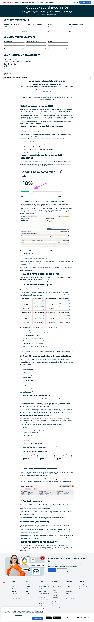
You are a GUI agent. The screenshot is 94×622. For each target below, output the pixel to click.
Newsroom (14, 596)
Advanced (28, 591)
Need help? (81, 584)
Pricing (46, 2)
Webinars (68, 593)
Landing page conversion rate (34, 24)
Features (28, 596)
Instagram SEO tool (56, 597)
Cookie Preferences (37, 618)
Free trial (52, 570)
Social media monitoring (42, 602)
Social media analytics (44, 586)
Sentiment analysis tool (57, 586)
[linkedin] (81, 617)
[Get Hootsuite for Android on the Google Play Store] (57, 617)
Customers (14, 593)
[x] (74, 617)
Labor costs (51, 41)
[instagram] (67, 617)
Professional (28, 588)
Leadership (14, 591)
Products (17, 2)
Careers (14, 588)
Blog (67, 588)
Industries (31, 2)
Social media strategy (44, 584)
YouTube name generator (55, 604)
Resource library (69, 591)
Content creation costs (32, 41)
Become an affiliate (70, 598)
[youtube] (78, 617)
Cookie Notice (18, 615)
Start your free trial (85, 2)
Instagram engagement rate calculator (56, 594)
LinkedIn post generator (55, 600)
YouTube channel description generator (57, 608)
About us (14, 586)
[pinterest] (85, 617)
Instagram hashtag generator (56, 589)
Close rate (50, 24)
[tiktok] (88, 617)
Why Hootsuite (15, 584)
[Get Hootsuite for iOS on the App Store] (48, 617)
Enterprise (51, 2)
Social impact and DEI (17, 598)
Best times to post (43, 591)
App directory (69, 596)
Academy (68, 586)
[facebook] (70, 617)
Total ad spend (8, 41)
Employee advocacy (43, 599)
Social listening (42, 588)
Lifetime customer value (76, 24)
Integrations (25, 2)
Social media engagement (42, 596)
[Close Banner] (43, 608)
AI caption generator (57, 584)
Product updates (83, 586)
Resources (39, 2)
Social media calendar (44, 593)
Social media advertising (42, 606)
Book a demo (62, 570)
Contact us (81, 588)
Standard (28, 586)
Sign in (76, 2)
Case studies (68, 584)
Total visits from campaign (11, 24)
